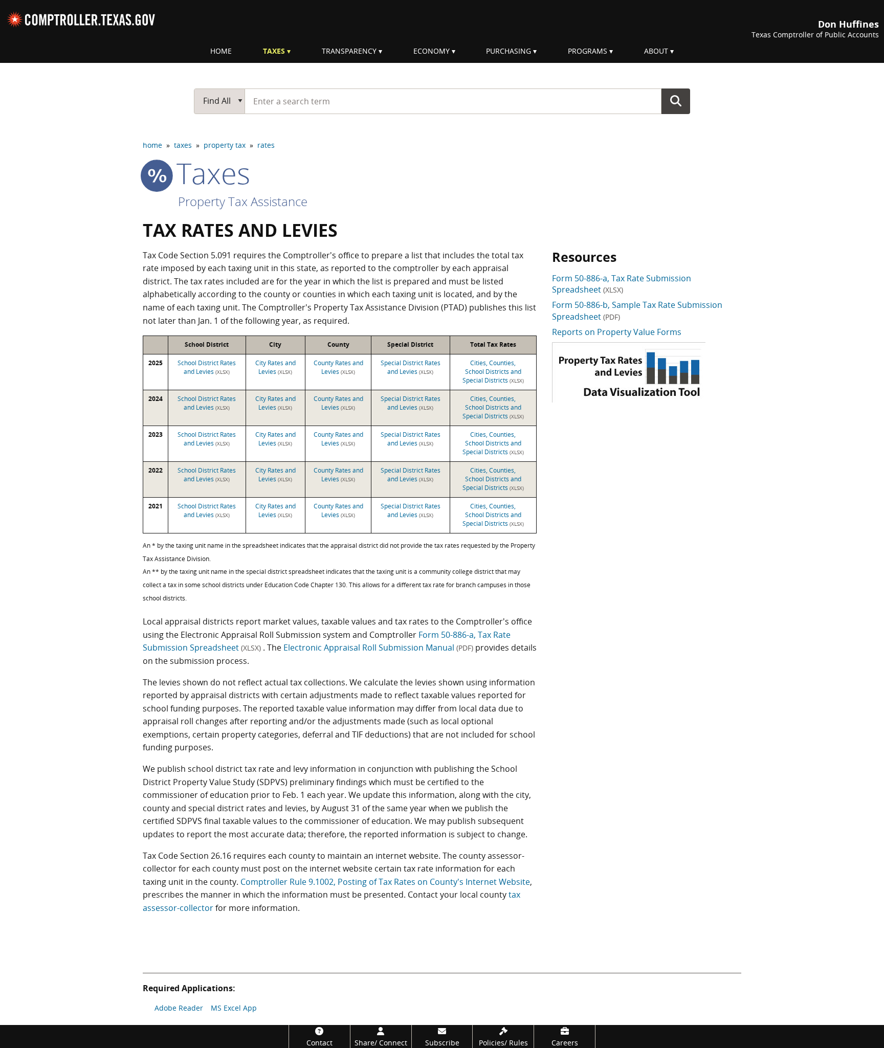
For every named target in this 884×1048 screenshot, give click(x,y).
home (152, 145)
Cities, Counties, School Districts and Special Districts (493, 372)
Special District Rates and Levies (410, 367)
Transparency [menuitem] (349, 51)
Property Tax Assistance (242, 201)
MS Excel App (234, 1008)
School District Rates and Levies (207, 367)
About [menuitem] (656, 51)
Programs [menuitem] (587, 51)
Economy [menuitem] (431, 51)
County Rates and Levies (338, 367)
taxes (183, 145)
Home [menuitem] (221, 51)
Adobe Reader (178, 1008)
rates (266, 145)
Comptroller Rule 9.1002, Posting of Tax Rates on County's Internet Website (385, 881)
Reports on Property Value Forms (616, 332)
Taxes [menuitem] (274, 51)
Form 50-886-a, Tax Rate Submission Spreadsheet (621, 284)
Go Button (675, 100)
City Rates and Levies (275, 367)
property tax (225, 145)
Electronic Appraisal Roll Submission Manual (378, 647)
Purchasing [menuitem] (508, 51)
